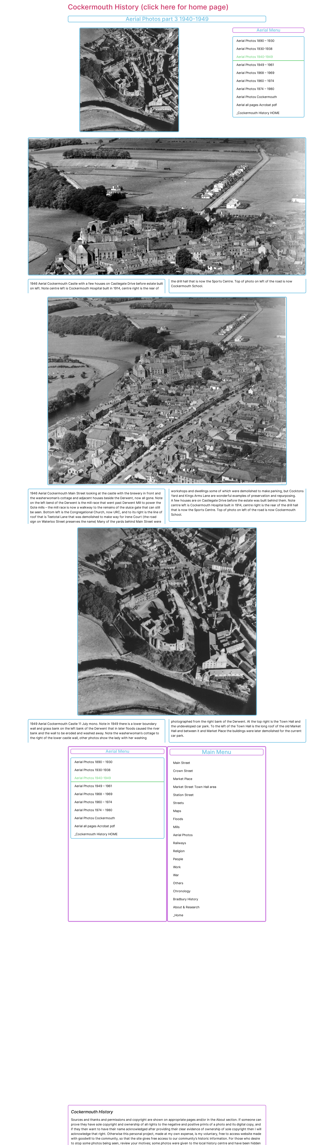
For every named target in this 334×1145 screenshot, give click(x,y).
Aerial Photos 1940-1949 (254, 57)
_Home (178, 915)
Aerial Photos (183, 835)
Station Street (183, 795)
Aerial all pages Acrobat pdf (256, 105)
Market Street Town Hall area (194, 787)
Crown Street (183, 771)
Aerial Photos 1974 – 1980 (255, 89)
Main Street (181, 763)
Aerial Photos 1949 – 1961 (255, 65)
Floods (178, 819)
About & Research (186, 907)
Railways (179, 843)
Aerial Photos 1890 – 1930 (255, 41)
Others (178, 883)
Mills (176, 827)
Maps (177, 811)
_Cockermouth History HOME (258, 113)
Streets (178, 803)
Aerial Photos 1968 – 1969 (255, 73)
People (178, 859)
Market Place (182, 779)
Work (177, 867)
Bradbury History (185, 899)
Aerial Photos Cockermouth (256, 97)
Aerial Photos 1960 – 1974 (255, 81)
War (176, 875)
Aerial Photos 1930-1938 (254, 49)
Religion (179, 851)
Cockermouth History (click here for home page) (148, 7)
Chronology (181, 891)
